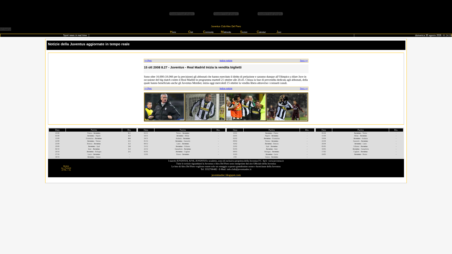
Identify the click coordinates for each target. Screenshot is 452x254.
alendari (261, 32)
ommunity (208, 32)
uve (278, 32)
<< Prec (148, 60)
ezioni (243, 32)
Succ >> (304, 60)
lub (190, 32)
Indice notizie (226, 60)
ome (173, 32)
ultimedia (226, 32)
